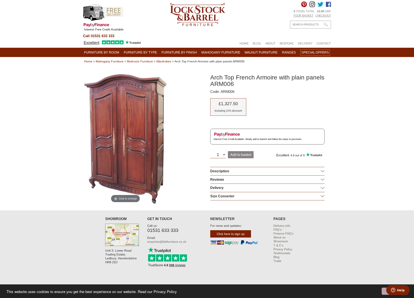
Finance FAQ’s (283, 233)
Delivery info (281, 225)
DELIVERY (305, 43)
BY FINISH (179, 52)
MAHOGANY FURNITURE (220, 52)
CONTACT (324, 43)
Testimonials (281, 253)
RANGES (289, 52)
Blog (276, 257)
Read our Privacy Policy (157, 291)
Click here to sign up (231, 234)
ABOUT (270, 43)
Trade (277, 261)
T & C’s (278, 245)
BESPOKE (287, 43)
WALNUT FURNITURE (261, 52)
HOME (244, 43)
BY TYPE (140, 52)
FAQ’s (277, 229)
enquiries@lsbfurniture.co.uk (166, 241)
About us (279, 237)
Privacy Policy (282, 249)
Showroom (280, 241)
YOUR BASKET (303, 15)
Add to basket (240, 155)
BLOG (257, 43)
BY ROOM (101, 52)
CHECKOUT (323, 15)
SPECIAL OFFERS (315, 52)
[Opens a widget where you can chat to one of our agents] (398, 290)
